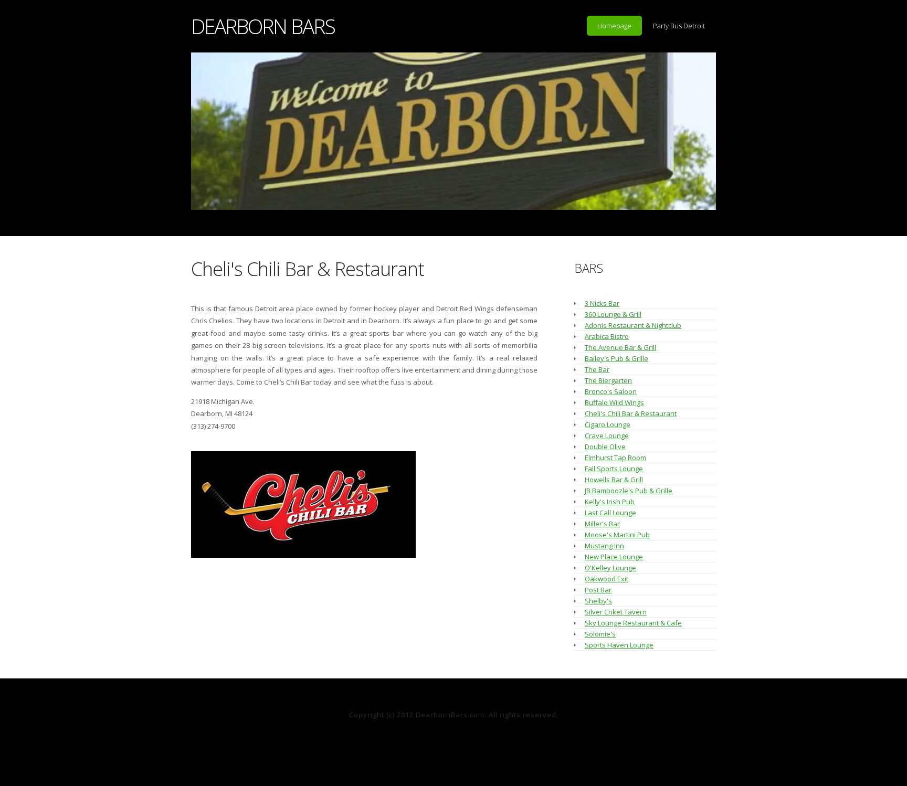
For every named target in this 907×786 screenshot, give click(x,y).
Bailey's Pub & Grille (616, 358)
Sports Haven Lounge (619, 645)
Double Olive (605, 446)
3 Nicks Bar (602, 303)
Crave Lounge (607, 435)
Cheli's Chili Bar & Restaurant (307, 269)
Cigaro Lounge (607, 424)
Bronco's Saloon (611, 391)
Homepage (614, 25)
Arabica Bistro (607, 336)
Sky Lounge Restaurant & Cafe (633, 623)
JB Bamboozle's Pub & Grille (628, 490)
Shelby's (598, 601)
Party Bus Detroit (679, 25)
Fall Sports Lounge (614, 468)
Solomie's (600, 634)
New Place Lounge (614, 556)
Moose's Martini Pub (617, 534)
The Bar (597, 369)
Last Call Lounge (610, 512)
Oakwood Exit (606, 578)
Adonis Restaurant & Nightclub (633, 325)
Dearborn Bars (263, 26)
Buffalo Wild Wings (614, 402)
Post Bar (598, 589)
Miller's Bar (602, 523)
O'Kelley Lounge (610, 567)
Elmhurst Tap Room (615, 457)
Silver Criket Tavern (616, 612)
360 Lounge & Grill (613, 314)
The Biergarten (608, 380)
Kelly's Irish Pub (610, 501)
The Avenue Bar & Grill (620, 347)
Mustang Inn (604, 545)
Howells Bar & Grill (614, 479)
